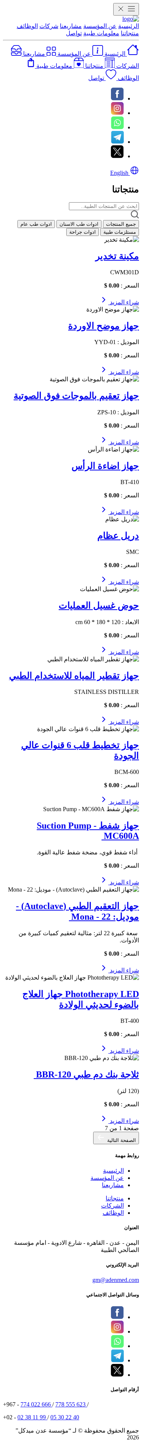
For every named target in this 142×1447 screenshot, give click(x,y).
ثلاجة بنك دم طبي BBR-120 (86, 1074)
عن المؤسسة (100, 26)
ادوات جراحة (82, 232)
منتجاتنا (130, 33)
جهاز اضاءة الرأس (105, 466)
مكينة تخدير (117, 256)
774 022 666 (36, 1404)
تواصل (74, 33)
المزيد (116, 302)
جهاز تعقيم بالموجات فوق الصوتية (76, 396)
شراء (132, 302)
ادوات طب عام (36, 224)
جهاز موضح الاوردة (103, 326)
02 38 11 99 (32, 1417)
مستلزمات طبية (119, 232)
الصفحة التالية (121, 1140)
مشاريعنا (71, 26)
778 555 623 (71, 1404)
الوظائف (27, 26)
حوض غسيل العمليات (99, 605)
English (120, 173)
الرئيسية (128, 26)
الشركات (112, 1205)
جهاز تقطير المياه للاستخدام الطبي (74, 676)
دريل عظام (118, 536)
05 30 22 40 (64, 1417)
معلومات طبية (101, 33)
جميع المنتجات (121, 224)
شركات (48, 26)
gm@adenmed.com (115, 1280)
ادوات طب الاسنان (78, 224)
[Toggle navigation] (126, 9)
